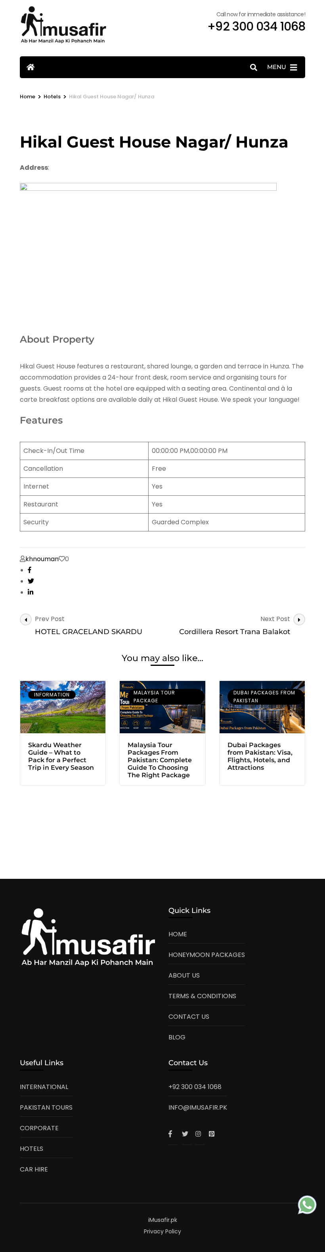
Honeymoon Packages (206, 954)
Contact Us (188, 1016)
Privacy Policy (162, 1231)
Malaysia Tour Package (154, 696)
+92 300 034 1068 (195, 1086)
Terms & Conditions (202, 996)
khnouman (42, 559)
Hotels (31, 1148)
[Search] (253, 68)
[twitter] (31, 581)
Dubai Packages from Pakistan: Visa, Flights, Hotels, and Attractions (260, 756)
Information (52, 694)
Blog (176, 1037)
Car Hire (34, 1169)
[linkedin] (30, 592)
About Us (184, 975)
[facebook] (29, 570)
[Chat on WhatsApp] (307, 1206)
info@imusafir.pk (197, 1107)
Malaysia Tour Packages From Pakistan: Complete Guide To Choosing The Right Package (160, 760)
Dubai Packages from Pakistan (264, 696)
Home (177, 934)
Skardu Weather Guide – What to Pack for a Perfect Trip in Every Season (61, 756)
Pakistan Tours (46, 1107)
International (44, 1086)
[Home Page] (31, 67)
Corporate (39, 1128)
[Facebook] (173, 1134)
